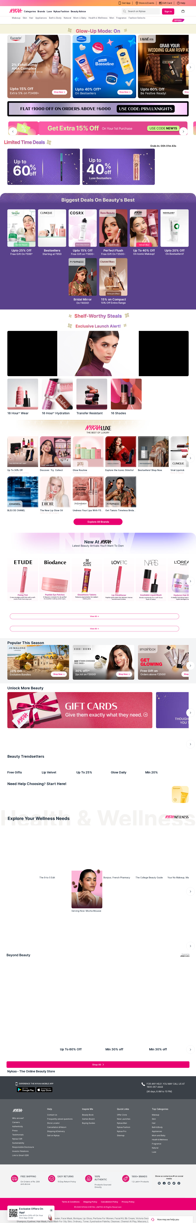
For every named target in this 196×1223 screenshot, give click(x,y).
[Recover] (164, 930)
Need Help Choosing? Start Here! (36, 855)
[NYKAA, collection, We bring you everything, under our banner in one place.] (98, 1007)
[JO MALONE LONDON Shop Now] (38, 662)
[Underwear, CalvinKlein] (167, 1080)
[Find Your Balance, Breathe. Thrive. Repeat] (120, 908)
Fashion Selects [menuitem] (137, 18)
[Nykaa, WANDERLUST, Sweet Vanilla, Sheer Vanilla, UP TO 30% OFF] (122, 1032)
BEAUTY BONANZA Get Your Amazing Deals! (36, 3)
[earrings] (75, 1080)
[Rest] (120, 930)
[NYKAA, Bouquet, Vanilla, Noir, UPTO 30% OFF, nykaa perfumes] (155, 1032)
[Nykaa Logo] (16, 10)
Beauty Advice (78, 11)
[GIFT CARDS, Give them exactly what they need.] (79, 710)
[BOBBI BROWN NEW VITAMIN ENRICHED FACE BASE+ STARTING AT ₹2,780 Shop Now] (103, 662)
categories (30, 11)
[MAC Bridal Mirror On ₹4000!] (83, 277)
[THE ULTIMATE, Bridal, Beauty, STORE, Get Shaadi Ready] (87, 760)
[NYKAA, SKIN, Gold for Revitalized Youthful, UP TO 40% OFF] (22, 1032)
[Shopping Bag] (183, 11)
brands (41, 11)
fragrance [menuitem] (121, 18)
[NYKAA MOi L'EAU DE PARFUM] (91, 820)
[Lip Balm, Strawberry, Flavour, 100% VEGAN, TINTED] (36, 866)
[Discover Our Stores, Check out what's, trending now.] (22, 760)
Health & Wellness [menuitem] (98, 18)
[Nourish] (76, 930)
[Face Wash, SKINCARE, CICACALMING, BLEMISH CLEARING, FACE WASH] (77, 866)
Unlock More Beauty (25, 688)
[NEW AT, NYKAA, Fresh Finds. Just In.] (119, 760)
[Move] (32, 930)
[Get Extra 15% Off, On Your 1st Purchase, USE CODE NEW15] (98, 128)
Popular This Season (25, 643)
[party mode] (98, 29)
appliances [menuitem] (41, 18)
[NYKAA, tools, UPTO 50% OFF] (56, 1032)
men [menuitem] (111, 18)
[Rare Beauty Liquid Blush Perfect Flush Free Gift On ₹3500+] (113, 228)
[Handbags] (75, 1121)
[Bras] (28, 1080)
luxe (49, 11)
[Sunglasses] (121, 1080)
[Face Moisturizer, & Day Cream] (139, 866)
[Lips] (15, 866)
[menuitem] (178, 20)
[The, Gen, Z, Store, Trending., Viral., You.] (151, 760)
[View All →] (98, 617)
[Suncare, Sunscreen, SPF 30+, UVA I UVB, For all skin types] (180, 866)
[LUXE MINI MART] (55, 451)
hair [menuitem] (31, 18)
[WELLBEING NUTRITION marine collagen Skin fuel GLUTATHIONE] (126, 820)
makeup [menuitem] (16, 18)
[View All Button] (98, 630)
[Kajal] (98, 866)
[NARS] (126, 394)
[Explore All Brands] (98, 525)
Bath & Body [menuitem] (55, 18)
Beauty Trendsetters (25, 795)
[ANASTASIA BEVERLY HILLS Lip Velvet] (57, 820)
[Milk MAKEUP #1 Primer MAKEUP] (22, 820)
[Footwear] (167, 1121)
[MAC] (120, 491)
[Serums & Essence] (118, 866)
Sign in (168, 11)
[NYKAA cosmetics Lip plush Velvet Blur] (144, 228)
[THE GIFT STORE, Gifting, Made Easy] (54, 760)
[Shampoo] (56, 866)
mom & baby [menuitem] (79, 18)
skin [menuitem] (25, 18)
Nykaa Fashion (61, 11)
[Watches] (28, 1121)
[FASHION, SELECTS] (27, 1174)
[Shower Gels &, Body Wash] (159, 866)
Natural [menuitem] (67, 18)
